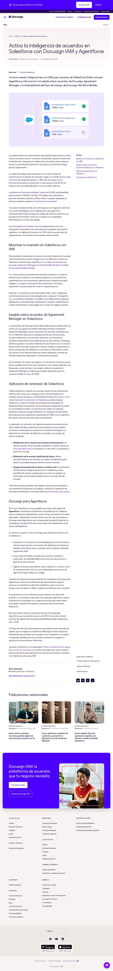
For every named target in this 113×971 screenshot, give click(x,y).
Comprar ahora (84, 17)
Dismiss (98, 5)
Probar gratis (102, 17)
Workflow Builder (82, 671)
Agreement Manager (83, 666)
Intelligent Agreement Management (34, 36)
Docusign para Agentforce (86, 177)
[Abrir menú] (5, 17)
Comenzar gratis (18, 785)
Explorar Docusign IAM (20, 794)
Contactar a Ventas (64, 17)
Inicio (10, 36)
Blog (17, 36)
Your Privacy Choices (69, 961)
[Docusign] (16, 16)
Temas (105, 25)
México (50, 931)
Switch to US (84, 5)
